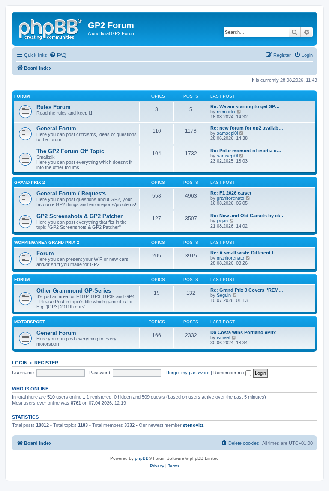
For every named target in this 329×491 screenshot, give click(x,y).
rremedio (226, 111)
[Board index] (51, 27)
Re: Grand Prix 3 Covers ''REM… (246, 290)
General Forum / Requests (71, 193)
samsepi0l (227, 133)
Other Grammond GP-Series (73, 290)
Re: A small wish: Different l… (244, 252)
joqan (222, 220)
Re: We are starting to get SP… (245, 106)
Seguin (224, 295)
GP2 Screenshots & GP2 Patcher (79, 216)
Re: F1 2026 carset (230, 192)
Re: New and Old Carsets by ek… (247, 215)
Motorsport (29, 321)
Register (46, 362)
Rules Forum (53, 107)
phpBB (142, 458)
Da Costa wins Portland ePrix (243, 332)
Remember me (229, 372)
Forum (22, 96)
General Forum (56, 128)
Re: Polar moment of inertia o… (245, 150)
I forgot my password (187, 372)
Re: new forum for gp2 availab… (246, 127)
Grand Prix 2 (29, 182)
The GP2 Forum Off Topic (70, 151)
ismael (223, 337)
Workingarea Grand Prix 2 (46, 242)
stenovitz (193, 425)
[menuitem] (57, 55)
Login (19, 362)
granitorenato (230, 198)
